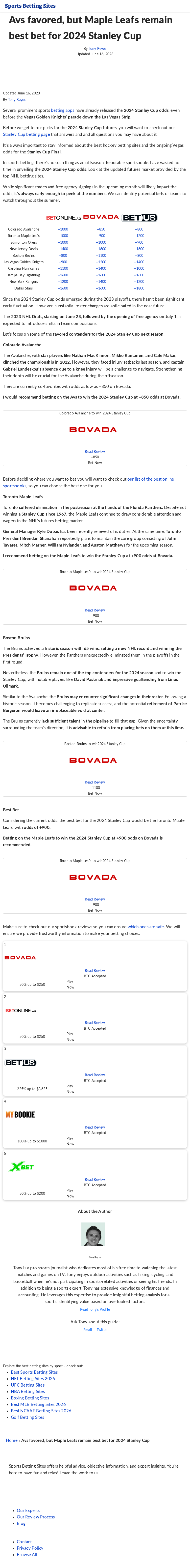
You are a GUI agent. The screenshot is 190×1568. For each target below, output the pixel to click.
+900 (101, 236)
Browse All (27, 1555)
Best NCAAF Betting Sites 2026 (41, 1411)
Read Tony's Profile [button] (95, 1309)
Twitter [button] (102, 1330)
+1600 (101, 249)
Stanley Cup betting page (26, 134)
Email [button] (87, 1330)
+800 (139, 229)
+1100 (101, 256)
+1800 (139, 288)
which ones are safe (146, 927)
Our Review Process (36, 1517)
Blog (21, 1523)
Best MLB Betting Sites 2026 (38, 1404)
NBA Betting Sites (28, 1392)
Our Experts (28, 1511)
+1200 (139, 236)
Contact (24, 1542)
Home (12, 1440)
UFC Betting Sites (28, 1385)
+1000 (63, 229)
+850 (101, 229)
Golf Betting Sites (27, 1417)
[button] (95, 438)
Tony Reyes (97, 49)
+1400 (63, 249)
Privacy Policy (30, 1548)
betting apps (62, 110)
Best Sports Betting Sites (34, 1372)
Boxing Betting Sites (30, 1398)
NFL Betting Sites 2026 (33, 1379)
